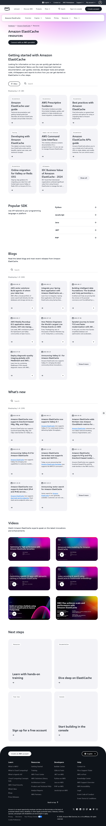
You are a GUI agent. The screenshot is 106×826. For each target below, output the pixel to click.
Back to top (52, 802)
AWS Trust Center (37, 774)
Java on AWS (59, 782)
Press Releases (13, 797)
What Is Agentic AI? (15, 774)
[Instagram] (83, 809)
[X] (74, 809)
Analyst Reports (37, 790)
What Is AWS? (13, 766)
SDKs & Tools (59, 770)
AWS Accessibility (83, 786)
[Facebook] (77, 809)
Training (34, 770)
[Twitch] (87, 809)
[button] (28, 9)
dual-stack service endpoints (20, 498)
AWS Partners (36, 794)
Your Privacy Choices (31, 816)
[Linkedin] (80, 809)
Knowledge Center (84, 778)
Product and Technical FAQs (41, 786)
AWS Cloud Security (15, 785)
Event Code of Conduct (85, 794)
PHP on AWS (59, 786)
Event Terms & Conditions (86, 798)
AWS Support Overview (85, 782)
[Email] (97, 809)
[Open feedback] (104, 413)
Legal (79, 790)
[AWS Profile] (100, 2)
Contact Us (81, 766)
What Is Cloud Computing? (18, 770)
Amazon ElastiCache (23, 26)
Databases (11, 26)
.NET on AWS (59, 774)
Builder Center (59, 766)
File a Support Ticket (84, 770)
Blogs (10, 793)
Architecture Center (38, 782)
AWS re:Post (81, 774)
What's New (12, 789)
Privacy (10, 816)
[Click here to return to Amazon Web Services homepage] (7, 10)
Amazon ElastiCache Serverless (51, 464)
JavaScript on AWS (61, 790)
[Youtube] (90, 809)
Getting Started (37, 766)
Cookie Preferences (14, 820)
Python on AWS (60, 778)
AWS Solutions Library (39, 778)
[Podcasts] (93, 809)
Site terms (18, 816)
